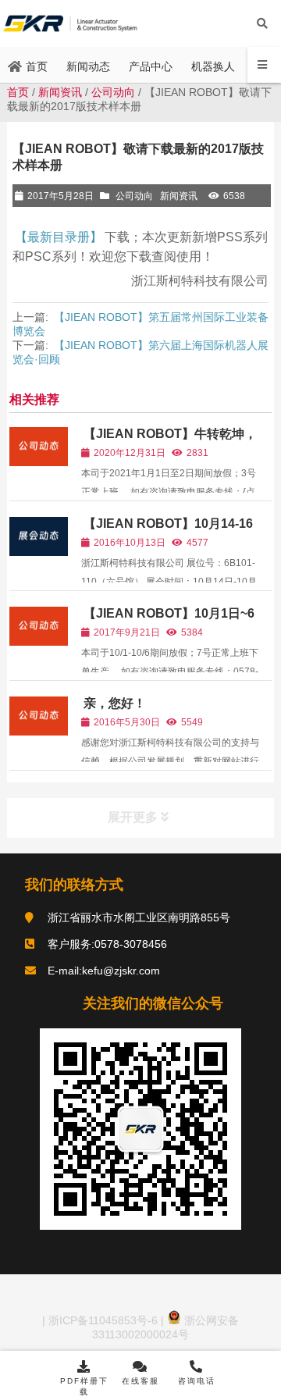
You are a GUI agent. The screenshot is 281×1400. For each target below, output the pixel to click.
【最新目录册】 (58, 237)
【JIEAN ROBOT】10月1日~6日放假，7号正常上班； (167, 620)
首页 (18, 92)
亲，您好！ (115, 703)
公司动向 (113, 92)
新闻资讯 (60, 92)
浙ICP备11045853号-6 (101, 1320)
